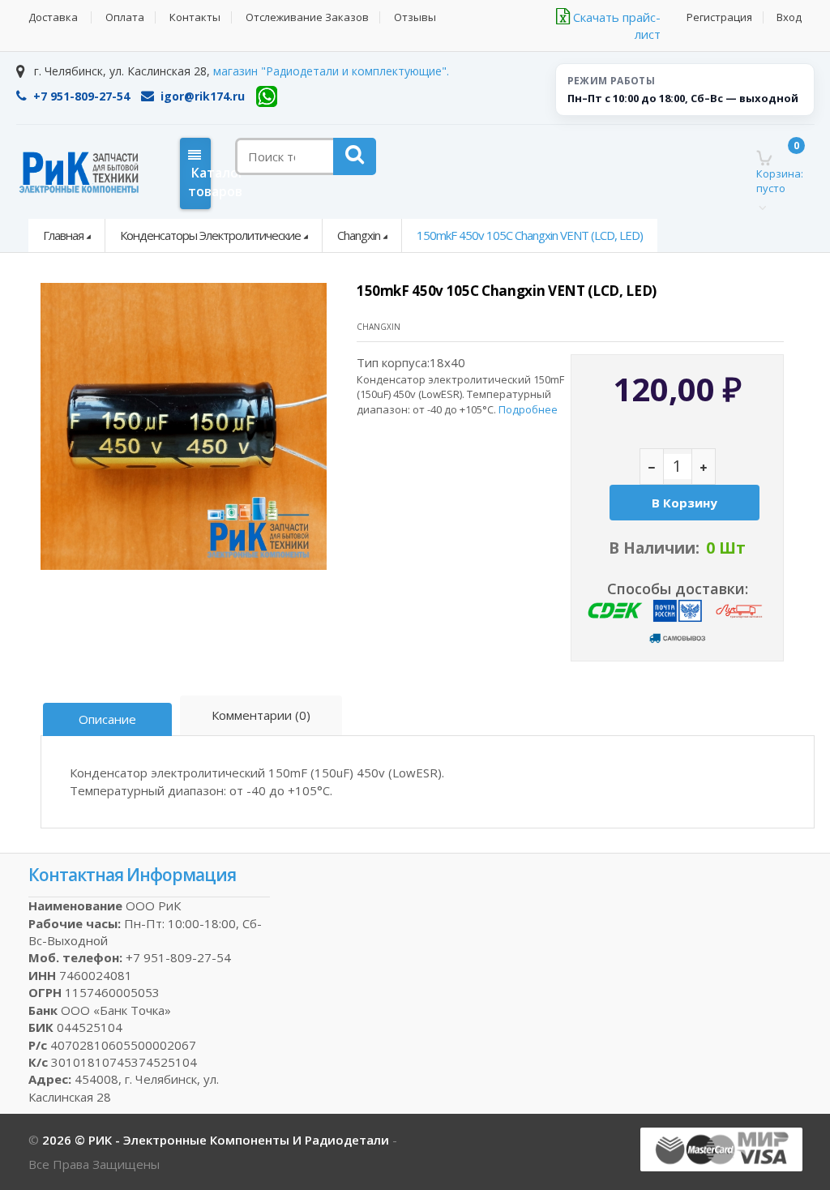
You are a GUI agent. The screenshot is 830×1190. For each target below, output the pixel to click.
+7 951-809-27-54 (81, 96)
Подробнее (528, 409)
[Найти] (354, 156)
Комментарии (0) (261, 715)
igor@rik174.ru (202, 96)
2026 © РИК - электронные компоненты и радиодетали (217, 1140)
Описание (107, 719)
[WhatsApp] (266, 96)
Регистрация (719, 17)
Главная (63, 235)
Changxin (358, 235)
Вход (789, 17)
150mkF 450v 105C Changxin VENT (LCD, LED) (530, 235)
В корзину (684, 502)
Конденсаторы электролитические (210, 235)
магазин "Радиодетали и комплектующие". (331, 71)
